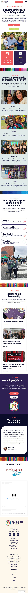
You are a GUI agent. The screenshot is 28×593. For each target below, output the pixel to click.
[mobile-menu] (26, 2)
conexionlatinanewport (18, 513)
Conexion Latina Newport (7, 513)
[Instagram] (14, 534)
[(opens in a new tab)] (14, 313)
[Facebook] (10, 534)
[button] (6, 346)
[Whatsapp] (18, 534)
